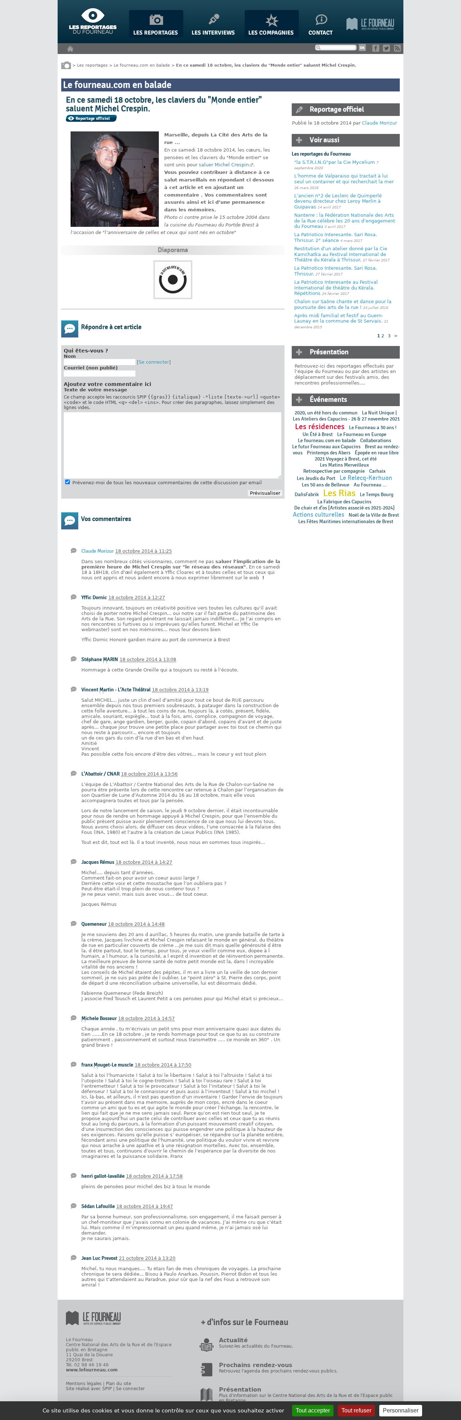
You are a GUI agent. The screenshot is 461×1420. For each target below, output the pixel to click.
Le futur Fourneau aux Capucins (326, 447)
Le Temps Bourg (377, 494)
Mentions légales (84, 1383)
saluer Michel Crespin (224, 164)
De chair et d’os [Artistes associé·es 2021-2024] (344, 508)
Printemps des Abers (328, 453)
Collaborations (375, 440)
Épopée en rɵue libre (377, 453)
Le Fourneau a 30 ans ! (373, 427)
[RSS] (399, 50)
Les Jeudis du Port (316, 478)
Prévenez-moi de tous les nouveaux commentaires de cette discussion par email (167, 482)
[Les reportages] (156, 36)
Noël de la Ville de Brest (374, 515)
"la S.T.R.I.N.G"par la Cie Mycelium (334, 162)
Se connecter (154, 362)
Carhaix (377, 471)
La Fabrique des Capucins (344, 502)
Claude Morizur (97, 551)
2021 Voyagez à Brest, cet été (346, 459)
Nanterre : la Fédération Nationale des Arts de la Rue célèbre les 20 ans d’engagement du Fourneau (344, 220)
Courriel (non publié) (91, 367)
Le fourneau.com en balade (142, 65)
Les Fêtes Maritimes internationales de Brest (345, 521)
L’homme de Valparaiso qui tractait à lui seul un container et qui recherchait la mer (344, 178)
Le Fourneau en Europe (361, 434)
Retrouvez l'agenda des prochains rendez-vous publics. (278, 1371)
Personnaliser (401, 1410)
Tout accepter (313, 1410)
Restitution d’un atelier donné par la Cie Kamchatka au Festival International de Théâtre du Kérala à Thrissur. (340, 254)
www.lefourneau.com (92, 1369)
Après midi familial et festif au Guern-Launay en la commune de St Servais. (338, 318)
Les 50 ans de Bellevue (325, 485)
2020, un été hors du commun (326, 413)
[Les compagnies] (272, 36)
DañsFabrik (307, 494)
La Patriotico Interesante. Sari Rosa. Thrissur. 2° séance (335, 237)
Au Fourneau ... (370, 485)
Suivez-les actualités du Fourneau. (256, 1346)
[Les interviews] (214, 36)
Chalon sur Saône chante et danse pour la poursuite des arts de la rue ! (342, 304)
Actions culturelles (318, 514)
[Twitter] (388, 50)
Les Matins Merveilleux (344, 465)
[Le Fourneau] (370, 36)
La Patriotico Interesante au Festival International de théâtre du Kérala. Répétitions (336, 287)
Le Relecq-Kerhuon (366, 478)
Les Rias (339, 493)
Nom (70, 356)
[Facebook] (377, 50)
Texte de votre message (95, 389)
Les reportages (92, 65)
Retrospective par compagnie (334, 471)
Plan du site (118, 1383)
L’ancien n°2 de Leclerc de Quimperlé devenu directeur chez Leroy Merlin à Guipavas (338, 201)
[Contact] (322, 36)
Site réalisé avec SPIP (89, 1388)
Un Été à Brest (318, 434)
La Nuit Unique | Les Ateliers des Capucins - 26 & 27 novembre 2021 (346, 416)
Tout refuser (356, 1410)
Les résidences (320, 426)
